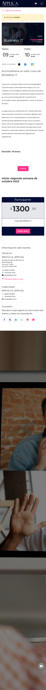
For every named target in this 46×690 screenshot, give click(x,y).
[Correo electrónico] (33, 319)
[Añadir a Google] (32, 64)
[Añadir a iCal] (19, 64)
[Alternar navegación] (41, 3)
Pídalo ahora (23, 231)
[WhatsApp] (21, 319)
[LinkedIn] (15, 319)
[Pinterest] (27, 319)
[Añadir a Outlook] (25, 64)
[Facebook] (4, 319)
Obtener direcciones (13, 279)
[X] (10, 319)
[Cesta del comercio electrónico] (35, 3)
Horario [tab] (23, 168)
